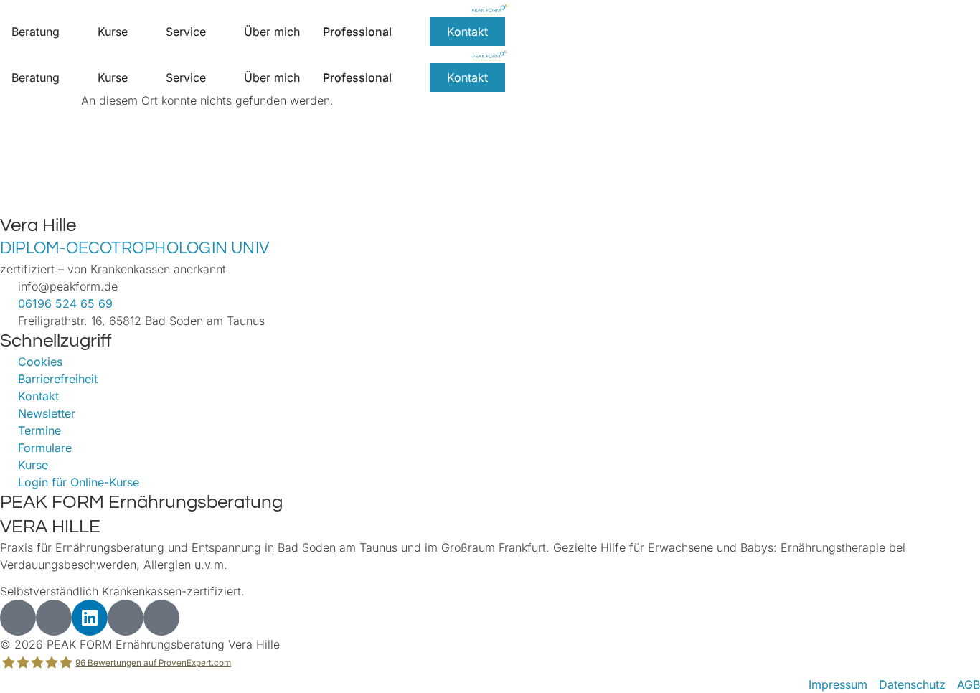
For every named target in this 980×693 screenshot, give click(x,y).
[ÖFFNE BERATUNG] (69, 31)
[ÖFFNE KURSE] (137, 31)
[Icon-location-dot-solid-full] (161, 618)
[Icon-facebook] (54, 618)
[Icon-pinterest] (125, 618)
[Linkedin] (90, 618)
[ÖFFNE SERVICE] (215, 31)
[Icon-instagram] (18, 618)
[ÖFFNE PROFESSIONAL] (401, 31)
